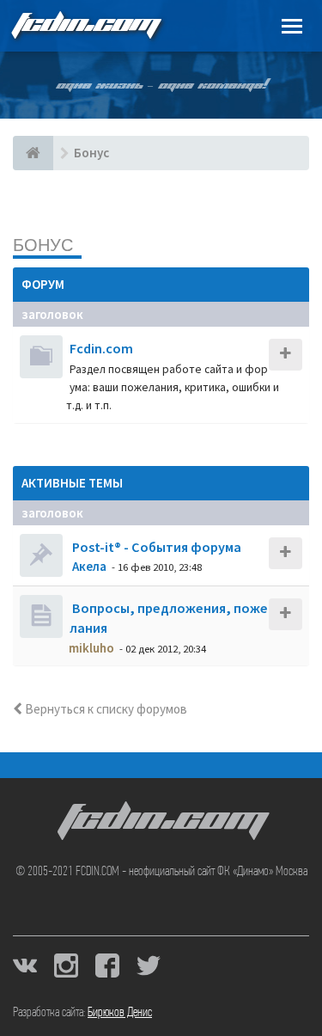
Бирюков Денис (120, 1013)
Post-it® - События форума (155, 546)
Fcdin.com (101, 348)
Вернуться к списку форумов (104, 709)
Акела (89, 566)
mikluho (91, 648)
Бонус (43, 244)
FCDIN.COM (85, 25)
